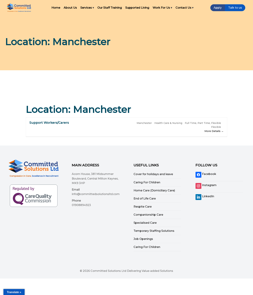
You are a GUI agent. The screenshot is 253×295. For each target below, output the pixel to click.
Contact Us (183, 7)
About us (70, 7)
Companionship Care (148, 214)
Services (86, 7)
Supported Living (137, 7)
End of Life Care (145, 198)
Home (55, 7)
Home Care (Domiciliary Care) (154, 190)
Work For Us (161, 7)
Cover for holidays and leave (153, 174)
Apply (218, 7)
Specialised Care (145, 222)
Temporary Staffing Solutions (154, 230)
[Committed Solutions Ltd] (19, 8)
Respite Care (143, 206)
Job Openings (143, 239)
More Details (212, 131)
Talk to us (235, 7)
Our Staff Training (109, 7)
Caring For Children (147, 182)
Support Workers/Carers (49, 123)
